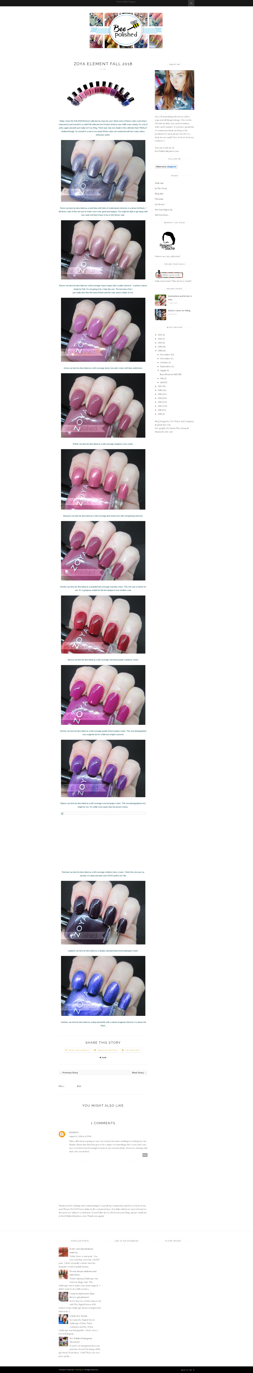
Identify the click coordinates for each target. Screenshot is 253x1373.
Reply (145, 1155)
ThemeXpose (79, 1370)
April (162, 382)
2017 (160, 386)
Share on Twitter (107, 1050)
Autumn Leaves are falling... (179, 310)
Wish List (159, 183)
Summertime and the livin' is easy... (180, 298)
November (165, 358)
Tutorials (159, 199)
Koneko (74, 1132)
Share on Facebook (78, 1050)
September (165, 366)
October (164, 362)
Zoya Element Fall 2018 (170, 374)
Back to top (187, 1370)
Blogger (132, 1)
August (163, 370)
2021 (160, 338)
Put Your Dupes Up (163, 209)
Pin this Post (132, 1050)
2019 (160, 346)
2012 (160, 406)
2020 (160, 342)
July (162, 378)
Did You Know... (162, 215)
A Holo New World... (79, 1316)
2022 (160, 335)
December (165, 354)
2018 (160, 350)
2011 (159, 410)
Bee (79, 1086)
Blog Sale (159, 193)
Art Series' (160, 204)
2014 (160, 398)
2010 (160, 414)
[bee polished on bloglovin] (166, 168)
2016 (160, 390)
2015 (160, 394)
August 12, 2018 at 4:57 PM (80, 1136)
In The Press (161, 188)
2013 (160, 402)
